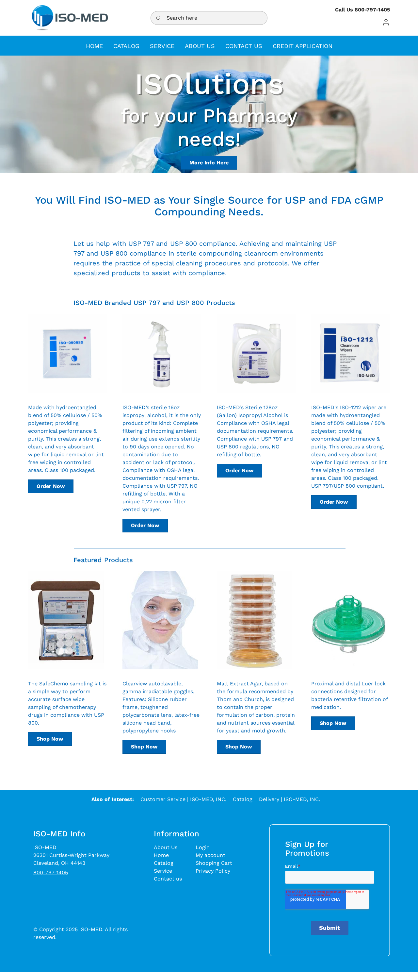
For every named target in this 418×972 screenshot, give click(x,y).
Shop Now (50, 739)
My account (210, 855)
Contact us (168, 879)
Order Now (51, 486)
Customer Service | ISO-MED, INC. (183, 799)
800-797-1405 (372, 10)
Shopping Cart (214, 863)
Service (163, 871)
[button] (386, 22)
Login (203, 847)
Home (161, 855)
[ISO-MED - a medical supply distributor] (70, 17)
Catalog (242, 799)
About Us (165, 847)
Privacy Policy (213, 871)
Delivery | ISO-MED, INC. (289, 799)
